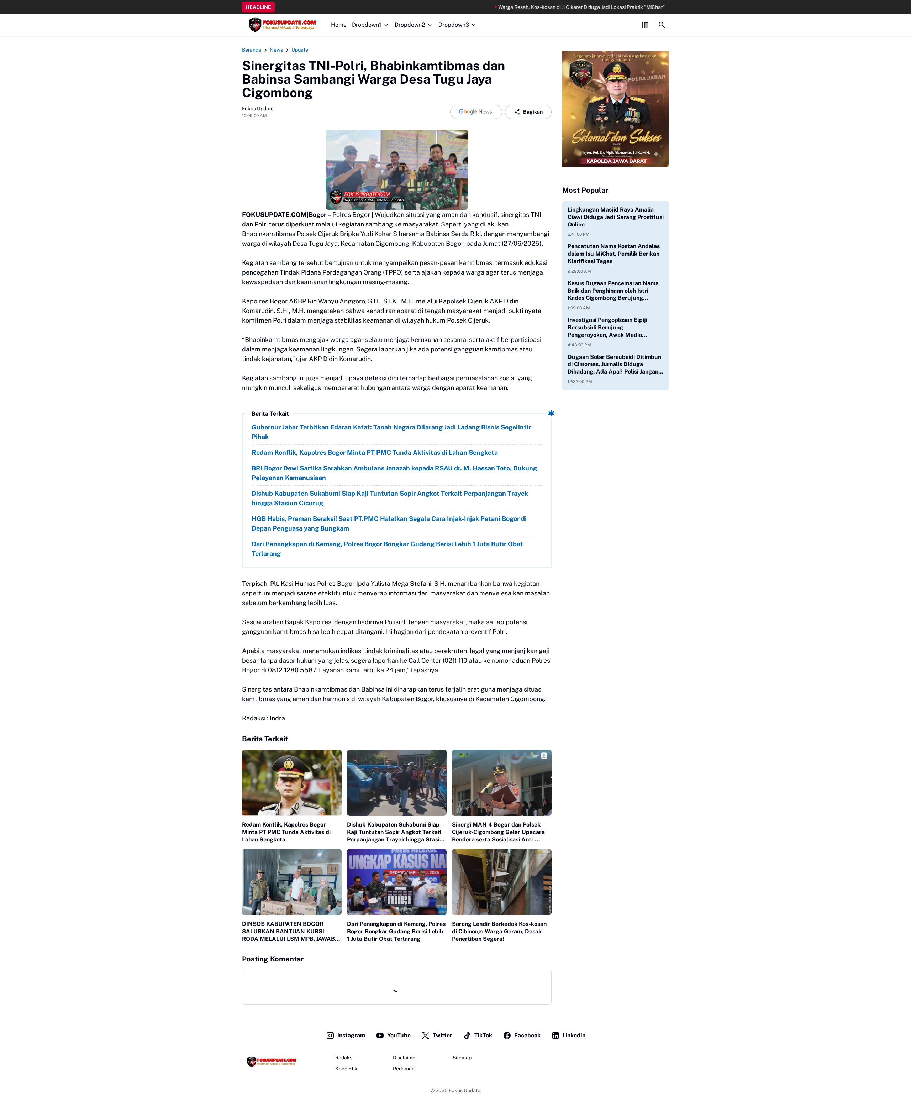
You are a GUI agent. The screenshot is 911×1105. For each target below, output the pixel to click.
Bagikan (533, 112)
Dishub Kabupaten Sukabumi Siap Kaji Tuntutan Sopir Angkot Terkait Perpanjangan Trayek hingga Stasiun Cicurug (390, 498)
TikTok (483, 1035)
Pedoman (404, 1069)
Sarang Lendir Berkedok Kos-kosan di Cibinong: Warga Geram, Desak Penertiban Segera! (499, 931)
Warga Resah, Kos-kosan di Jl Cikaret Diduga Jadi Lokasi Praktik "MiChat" (527, 7)
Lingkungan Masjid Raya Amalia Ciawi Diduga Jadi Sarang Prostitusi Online (616, 217)
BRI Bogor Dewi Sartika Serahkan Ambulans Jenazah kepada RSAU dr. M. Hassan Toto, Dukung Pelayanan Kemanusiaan (394, 472)
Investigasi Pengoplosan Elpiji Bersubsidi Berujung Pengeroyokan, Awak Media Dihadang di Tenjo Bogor (607, 328)
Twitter (442, 1035)
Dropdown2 (410, 24)
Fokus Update (464, 1090)
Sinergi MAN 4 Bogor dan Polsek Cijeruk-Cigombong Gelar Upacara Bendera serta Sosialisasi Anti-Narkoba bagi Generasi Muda (498, 832)
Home (339, 24)
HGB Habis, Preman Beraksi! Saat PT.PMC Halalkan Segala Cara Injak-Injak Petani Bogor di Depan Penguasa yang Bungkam (389, 523)
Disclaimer (405, 1057)
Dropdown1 (366, 24)
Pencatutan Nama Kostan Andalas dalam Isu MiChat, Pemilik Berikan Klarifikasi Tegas (614, 254)
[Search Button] (662, 25)
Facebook (527, 1035)
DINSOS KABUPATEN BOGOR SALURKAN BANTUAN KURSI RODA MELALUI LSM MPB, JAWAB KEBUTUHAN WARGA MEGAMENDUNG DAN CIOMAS (288, 932)
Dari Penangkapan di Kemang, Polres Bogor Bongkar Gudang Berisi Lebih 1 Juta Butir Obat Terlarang (387, 548)
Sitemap (462, 1057)
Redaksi (344, 1057)
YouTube (399, 1035)
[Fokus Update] (281, 25)
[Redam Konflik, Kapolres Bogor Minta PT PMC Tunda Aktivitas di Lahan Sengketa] (292, 783)
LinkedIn (574, 1035)
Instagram (351, 1035)
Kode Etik (346, 1069)
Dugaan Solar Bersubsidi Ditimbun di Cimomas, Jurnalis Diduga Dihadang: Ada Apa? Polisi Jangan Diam (614, 365)
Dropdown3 (453, 24)
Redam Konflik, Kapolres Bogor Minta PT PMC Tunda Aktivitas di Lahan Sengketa (375, 452)
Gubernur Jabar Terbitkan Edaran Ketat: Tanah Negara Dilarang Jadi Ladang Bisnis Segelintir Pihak (391, 432)
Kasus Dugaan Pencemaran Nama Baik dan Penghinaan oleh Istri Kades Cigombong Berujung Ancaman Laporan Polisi (613, 291)
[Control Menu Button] (645, 25)
